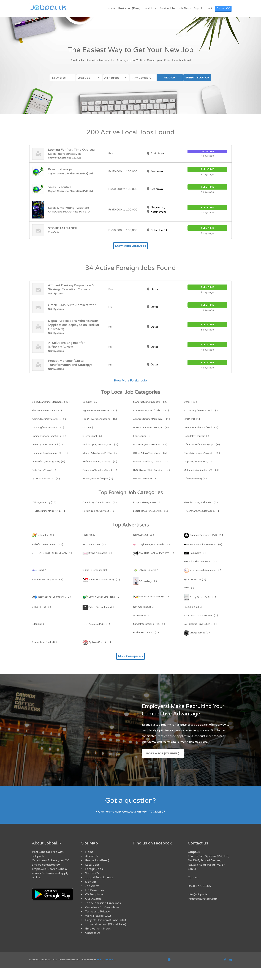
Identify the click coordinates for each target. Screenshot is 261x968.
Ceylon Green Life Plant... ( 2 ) (104, 596)
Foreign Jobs (167, 8)
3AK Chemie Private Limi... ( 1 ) (200, 624)
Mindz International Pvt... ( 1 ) (149, 624)
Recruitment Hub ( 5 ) (94, 544)
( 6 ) (150, 444)
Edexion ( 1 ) (38, 624)
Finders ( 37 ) (90, 535)
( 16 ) (100, 419)
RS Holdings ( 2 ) (147, 581)
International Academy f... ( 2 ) (205, 570)
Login (209, 8)
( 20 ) (202, 410)
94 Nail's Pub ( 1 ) (41, 607)
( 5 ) (50, 453)
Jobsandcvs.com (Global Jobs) (105, 924)
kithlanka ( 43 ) (45, 535)
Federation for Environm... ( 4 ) (205, 544)
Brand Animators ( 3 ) (100, 553)
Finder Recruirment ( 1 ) (146, 632)
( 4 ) (100, 461)
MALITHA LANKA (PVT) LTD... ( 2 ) (156, 553)
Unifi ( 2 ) (42, 570)
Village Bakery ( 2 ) (148, 570)
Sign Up (198, 8)
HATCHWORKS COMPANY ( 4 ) (54, 553)
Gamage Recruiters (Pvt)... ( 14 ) (206, 535)
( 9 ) (151, 427)
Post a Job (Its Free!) (162, 753)
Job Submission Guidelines (103, 903)
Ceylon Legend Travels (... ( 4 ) (154, 544)
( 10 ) (90, 427)
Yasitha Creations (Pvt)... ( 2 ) (104, 579)
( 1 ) (201, 502)
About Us (91, 856)
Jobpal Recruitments (99, 877)
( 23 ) (190, 402)
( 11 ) (192, 419)
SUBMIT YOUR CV (197, 77)
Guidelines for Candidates (102, 907)
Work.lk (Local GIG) (98, 916)
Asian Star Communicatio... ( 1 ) (201, 615)
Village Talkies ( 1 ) (199, 632)
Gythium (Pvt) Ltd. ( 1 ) (100, 642)
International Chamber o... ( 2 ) (54, 596)
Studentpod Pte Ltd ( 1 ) (45, 642)
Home (111, 8)
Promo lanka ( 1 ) (193, 607)
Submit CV (223, 8)
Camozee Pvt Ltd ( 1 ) (100, 624)
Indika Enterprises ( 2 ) (95, 570)
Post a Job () (129, 8)
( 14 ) (151, 419)
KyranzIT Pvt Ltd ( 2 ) (195, 579)
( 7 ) (47, 444)
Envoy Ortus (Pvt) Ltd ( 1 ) (203, 597)
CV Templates (94, 894)
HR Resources (94, 890)
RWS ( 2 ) (189, 588)
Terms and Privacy (97, 911)
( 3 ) (98, 478)
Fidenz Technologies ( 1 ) (101, 607)
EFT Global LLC (106, 959)
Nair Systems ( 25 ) (143, 535)
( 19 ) (49, 419)
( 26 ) (44, 502)
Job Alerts (184, 8)
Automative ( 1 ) (142, 615)
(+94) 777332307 (199, 886)
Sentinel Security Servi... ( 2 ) (47, 579)
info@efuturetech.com (203, 899)
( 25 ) (90, 402)
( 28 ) (51, 402)
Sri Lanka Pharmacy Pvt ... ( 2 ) (200, 561)
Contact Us (92, 933)
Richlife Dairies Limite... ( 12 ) (47, 544)
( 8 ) (201, 427)
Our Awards (93, 899)
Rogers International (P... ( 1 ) (154, 596)
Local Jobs (149, 8)
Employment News (98, 928)
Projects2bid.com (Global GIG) (105, 920)
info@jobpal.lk (197, 894)
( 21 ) (151, 410)
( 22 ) (100, 410)
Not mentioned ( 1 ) (143, 607)
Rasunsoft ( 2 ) (197, 553)
